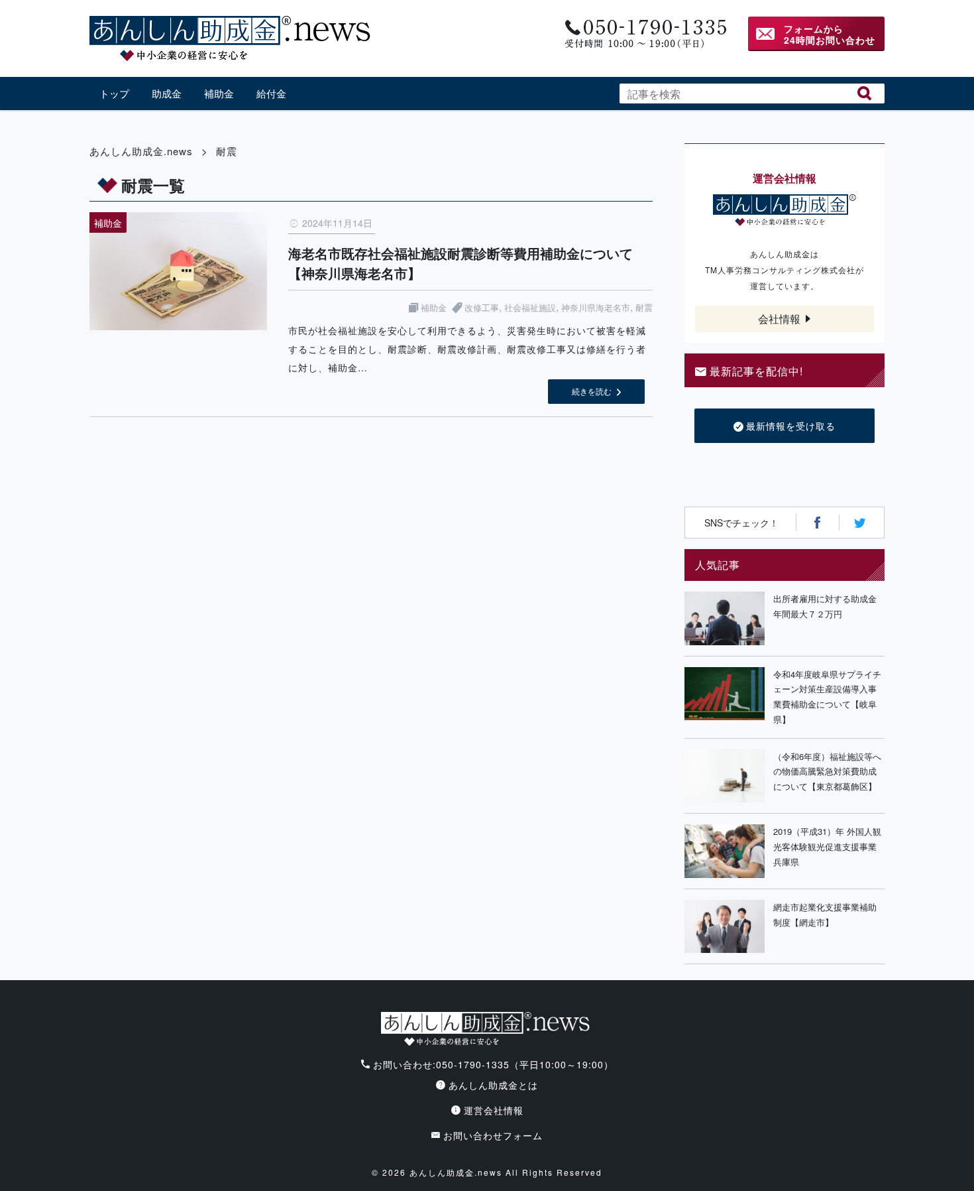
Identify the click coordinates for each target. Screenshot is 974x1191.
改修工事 (481, 307)
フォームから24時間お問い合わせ (829, 34)
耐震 (644, 307)
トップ (114, 93)
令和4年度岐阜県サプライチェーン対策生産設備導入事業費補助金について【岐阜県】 (827, 696)
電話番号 (644, 34)
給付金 (271, 93)
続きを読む (592, 391)
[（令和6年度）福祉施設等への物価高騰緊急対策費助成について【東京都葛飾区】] (724, 776)
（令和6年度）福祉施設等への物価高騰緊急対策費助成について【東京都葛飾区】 (827, 771)
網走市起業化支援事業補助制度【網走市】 (825, 914)
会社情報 (779, 318)
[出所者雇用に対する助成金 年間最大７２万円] (724, 618)
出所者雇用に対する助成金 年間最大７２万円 (829, 606)
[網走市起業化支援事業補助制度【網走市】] (724, 927)
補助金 (219, 93)
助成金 (167, 93)
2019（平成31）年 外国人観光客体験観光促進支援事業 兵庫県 (829, 846)
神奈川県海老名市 (595, 307)
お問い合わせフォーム (493, 1135)
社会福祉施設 (530, 307)
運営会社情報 (493, 1110)
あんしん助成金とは (493, 1085)
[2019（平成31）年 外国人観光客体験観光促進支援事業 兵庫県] (724, 851)
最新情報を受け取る (791, 425)
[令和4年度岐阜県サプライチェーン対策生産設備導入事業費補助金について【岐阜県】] (724, 697)
